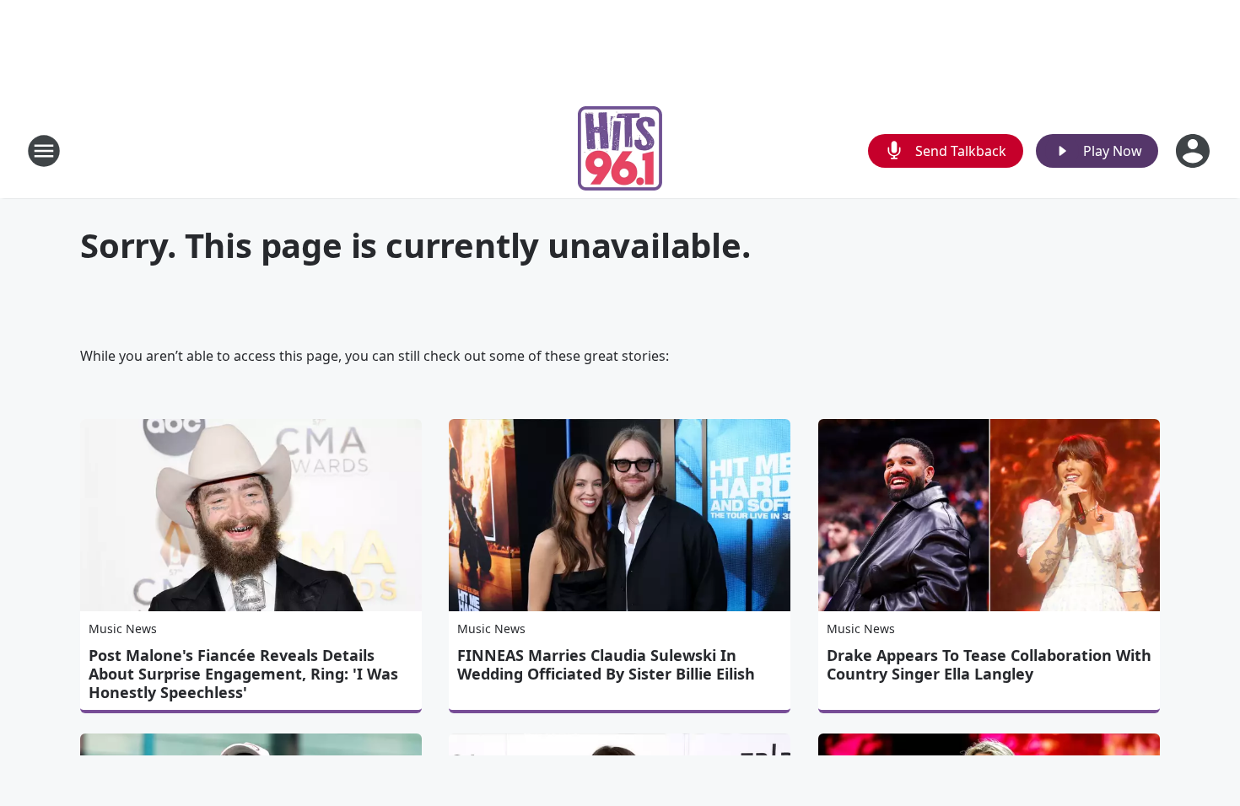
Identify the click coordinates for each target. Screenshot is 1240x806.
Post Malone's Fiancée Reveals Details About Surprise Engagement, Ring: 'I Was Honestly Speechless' (243, 673)
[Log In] (1194, 151)
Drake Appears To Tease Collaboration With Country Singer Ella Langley (989, 664)
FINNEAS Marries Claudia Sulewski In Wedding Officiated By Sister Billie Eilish (606, 664)
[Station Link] (620, 150)
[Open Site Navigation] (44, 151)
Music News (123, 629)
